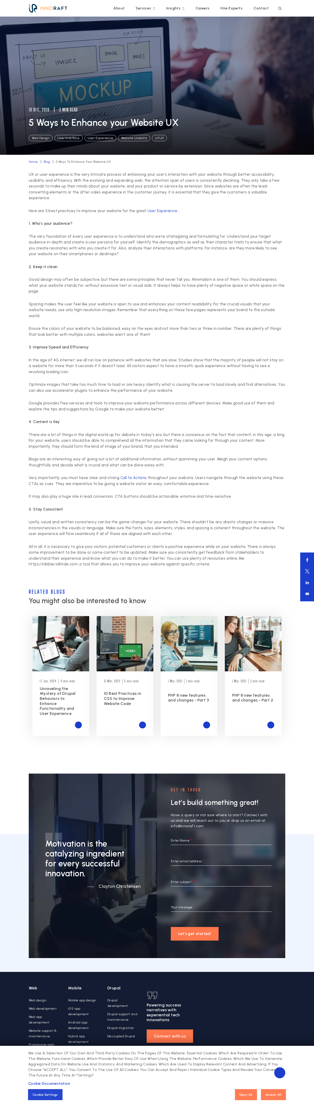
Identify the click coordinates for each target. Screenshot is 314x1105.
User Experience (162, 210)
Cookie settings (45, 1095)
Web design (37, 1000)
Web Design (41, 138)
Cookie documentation (49, 1083)
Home (33, 162)
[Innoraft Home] (48, 8)
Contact (261, 8)
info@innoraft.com (187, 826)
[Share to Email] (307, 594)
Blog (47, 162)
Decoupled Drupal (121, 1036)
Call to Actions (133, 477)
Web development (43, 1009)
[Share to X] (307, 571)
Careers (203, 8)
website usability (134, 138)
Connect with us (170, 1036)
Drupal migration (120, 1028)
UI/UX (159, 138)
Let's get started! (194, 933)
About (119, 8)
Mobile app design (82, 1000)
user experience (100, 138)
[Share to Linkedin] (307, 582)
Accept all (273, 1095)
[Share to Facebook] (307, 560)
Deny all (246, 1095)
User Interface (68, 138)
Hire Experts (231, 8)
